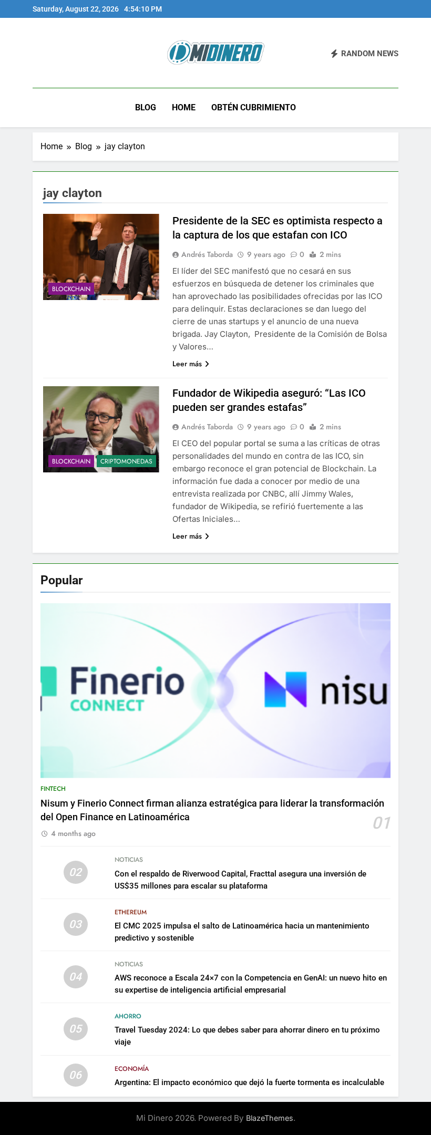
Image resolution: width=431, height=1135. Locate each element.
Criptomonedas (126, 461)
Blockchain (71, 289)
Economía (132, 1069)
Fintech (53, 788)
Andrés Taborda (207, 254)
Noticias (129, 859)
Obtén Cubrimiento (253, 107)
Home (184, 107)
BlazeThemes (269, 1117)
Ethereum (131, 912)
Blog (145, 107)
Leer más (187, 363)
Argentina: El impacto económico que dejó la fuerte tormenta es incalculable (249, 1082)
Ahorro (128, 1016)
